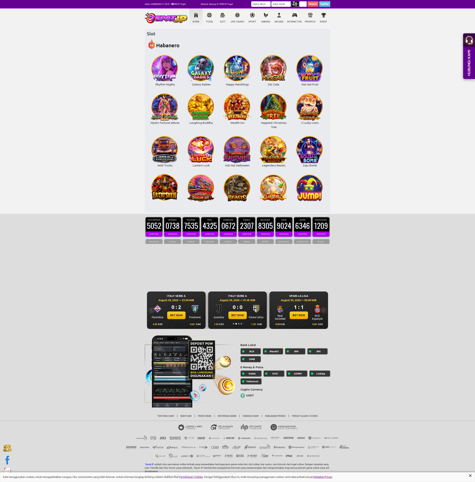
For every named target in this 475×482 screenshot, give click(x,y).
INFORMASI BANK (227, 416)
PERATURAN (204, 416)
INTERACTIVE (294, 21)
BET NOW (176, 315)
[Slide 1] (233, 323)
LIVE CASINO (237, 21)
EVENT (323, 21)
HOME (196, 21)
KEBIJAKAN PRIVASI (275, 416)
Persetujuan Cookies (191, 477)
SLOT (223, 21)
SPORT (252, 21)
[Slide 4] (241, 323)
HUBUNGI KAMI (251, 416)
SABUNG (265, 21)
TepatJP (149, 464)
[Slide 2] (236, 323)
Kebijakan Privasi (322, 477)
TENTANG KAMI (165, 416)
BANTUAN (186, 416)
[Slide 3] (239, 323)
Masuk (313, 4)
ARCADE (279, 21)
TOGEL (209, 21)
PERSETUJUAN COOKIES (305, 416)
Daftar (325, 4)
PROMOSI (310, 21)
